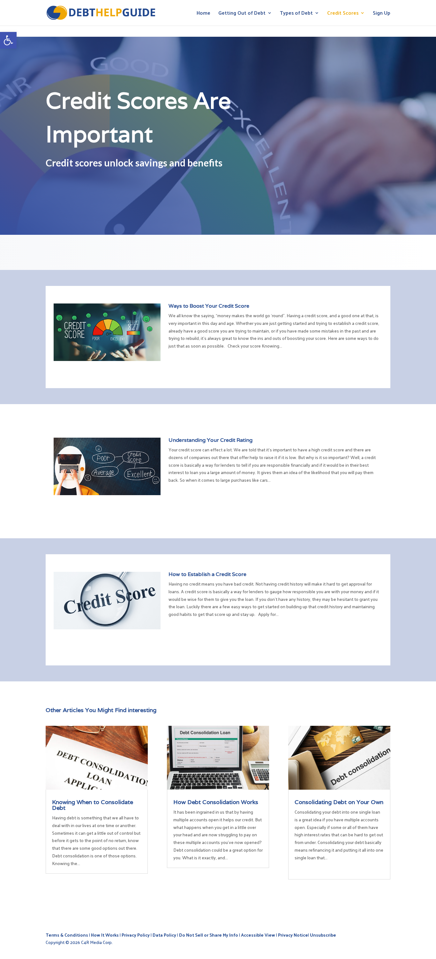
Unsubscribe (323, 935)
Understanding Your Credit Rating (210, 440)
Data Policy (164, 935)
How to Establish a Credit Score (207, 574)
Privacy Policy (136, 935)
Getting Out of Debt (242, 14)
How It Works (105, 935)
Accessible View (258, 935)
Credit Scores (342, 14)
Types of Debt (296, 14)
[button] (8, 40)
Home (203, 14)
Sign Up (381, 14)
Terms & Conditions (67, 935)
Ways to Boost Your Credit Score (209, 306)
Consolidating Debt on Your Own (339, 802)
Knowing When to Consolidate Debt (92, 804)
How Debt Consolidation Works (215, 802)
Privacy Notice (293, 935)
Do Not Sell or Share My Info (208, 935)
